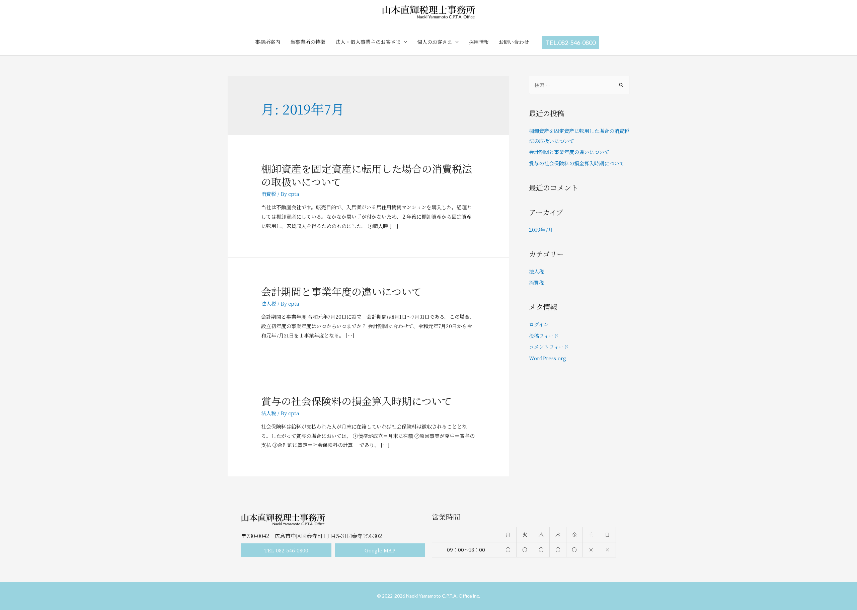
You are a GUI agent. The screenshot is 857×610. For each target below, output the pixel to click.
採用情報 (479, 41)
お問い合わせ (514, 41)
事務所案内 (267, 41)
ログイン (539, 324)
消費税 (268, 193)
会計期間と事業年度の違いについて (341, 291)
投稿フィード (544, 335)
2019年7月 (541, 229)
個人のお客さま (434, 41)
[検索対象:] (579, 84)
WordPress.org (547, 358)
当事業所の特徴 (307, 41)
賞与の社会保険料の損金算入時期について (356, 400)
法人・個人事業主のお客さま (368, 41)
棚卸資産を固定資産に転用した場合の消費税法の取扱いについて (366, 175)
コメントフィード (549, 346)
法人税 (268, 303)
